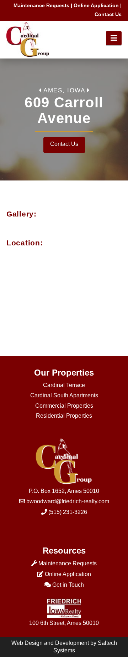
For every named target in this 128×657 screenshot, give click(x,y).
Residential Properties (64, 416)
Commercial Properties (64, 406)
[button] (114, 38)
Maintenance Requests (41, 5)
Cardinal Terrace (64, 385)
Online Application (96, 5)
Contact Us (108, 14)
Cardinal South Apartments (64, 395)
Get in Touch (68, 585)
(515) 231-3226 (67, 512)
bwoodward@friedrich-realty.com (67, 501)
